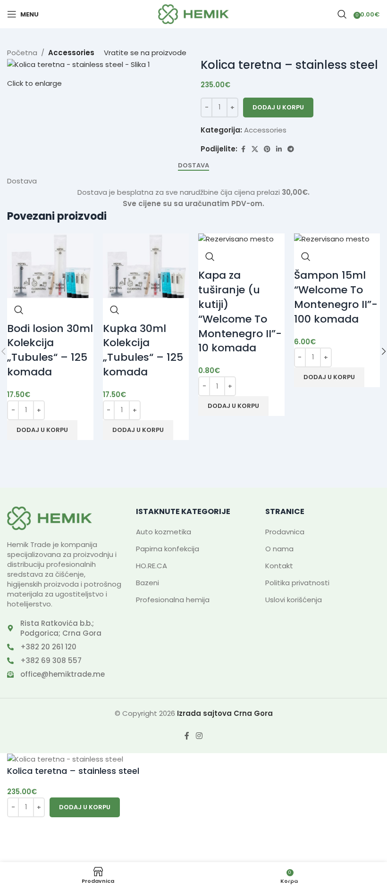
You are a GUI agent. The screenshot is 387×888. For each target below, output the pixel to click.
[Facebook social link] (243, 149)
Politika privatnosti (297, 583)
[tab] (193, 165)
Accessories (265, 130)
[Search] (342, 14)
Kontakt (279, 566)
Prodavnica (284, 532)
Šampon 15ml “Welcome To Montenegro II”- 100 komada (336, 297)
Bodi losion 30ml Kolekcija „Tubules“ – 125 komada (50, 350)
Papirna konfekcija (167, 549)
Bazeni (147, 583)
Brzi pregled (19, 310)
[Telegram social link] (291, 149)
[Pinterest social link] (267, 149)
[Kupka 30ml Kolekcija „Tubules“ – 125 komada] (146, 265)
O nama (279, 549)
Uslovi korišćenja (293, 600)
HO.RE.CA (151, 566)
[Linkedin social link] (279, 149)
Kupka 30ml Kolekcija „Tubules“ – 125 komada (143, 350)
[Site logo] (193, 13)
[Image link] (49, 518)
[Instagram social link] (199, 736)
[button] (42, 430)
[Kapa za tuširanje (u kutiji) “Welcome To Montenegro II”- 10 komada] (236, 239)
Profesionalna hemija (173, 600)
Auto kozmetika (163, 532)
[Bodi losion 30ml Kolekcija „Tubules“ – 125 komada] (50, 265)
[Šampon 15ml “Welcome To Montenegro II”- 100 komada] (332, 239)
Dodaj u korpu (278, 107)
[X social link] (255, 149)
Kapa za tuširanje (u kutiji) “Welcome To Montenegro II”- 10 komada (240, 311)
